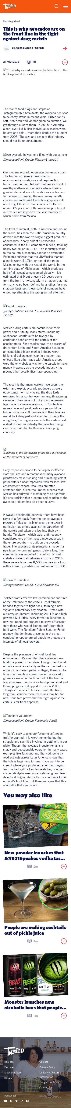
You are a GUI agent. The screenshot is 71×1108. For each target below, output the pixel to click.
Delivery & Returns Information (50, 1074)
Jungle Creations (49, 1082)
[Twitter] (16, 1101)
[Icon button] (65, 48)
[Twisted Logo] (9, 6)
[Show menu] (65, 6)
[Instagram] (27, 1101)
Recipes (8, 1061)
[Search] (56, 6)
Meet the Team (13, 1072)
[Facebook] (11, 1101)
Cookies (43, 1061)
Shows (8, 1078)
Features (9, 1067)
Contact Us (45, 1087)
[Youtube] (5, 1101)
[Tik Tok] (21, 1101)
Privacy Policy (47, 1067)
